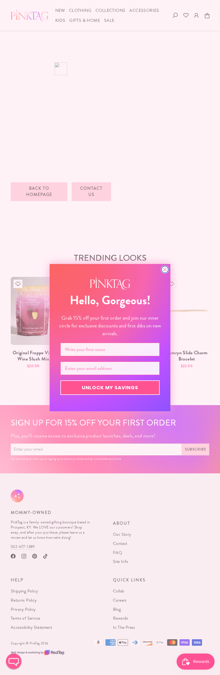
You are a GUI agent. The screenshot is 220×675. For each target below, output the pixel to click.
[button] (13, 661)
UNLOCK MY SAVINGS (110, 387)
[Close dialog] (165, 269)
